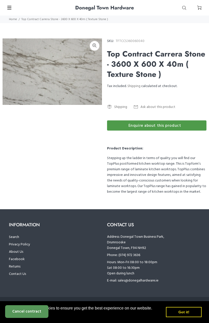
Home (13, 19)
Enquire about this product (154, 125)
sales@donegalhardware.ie (138, 281)
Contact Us (17, 274)
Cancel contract (26, 311)
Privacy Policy (19, 244)
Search (14, 237)
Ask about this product (157, 107)
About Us (16, 252)
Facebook (17, 259)
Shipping (133, 86)
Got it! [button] (183, 312)
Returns (14, 267)
